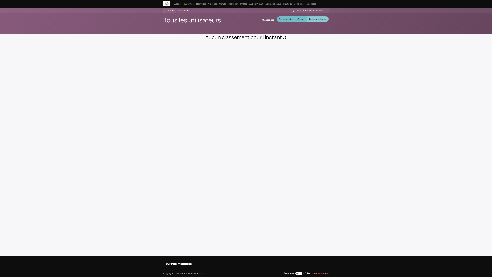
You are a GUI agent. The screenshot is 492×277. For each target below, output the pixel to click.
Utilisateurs (183, 10)
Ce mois (301, 19)
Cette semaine (286, 19)
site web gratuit (321, 273)
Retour (170, 10)
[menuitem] (177, 3)
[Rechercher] (292, 10)
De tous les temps (317, 19)
